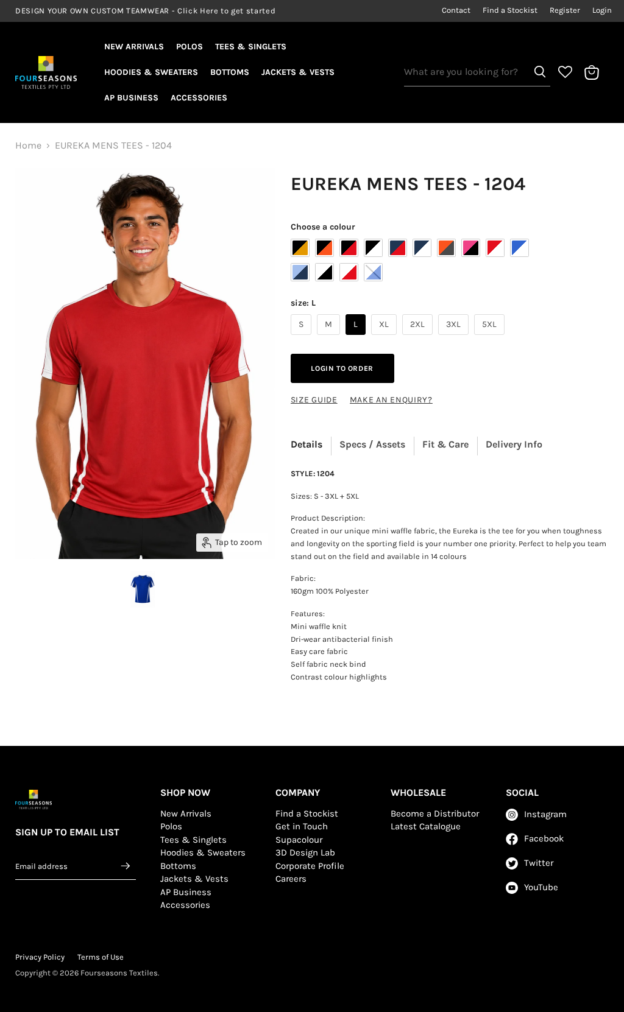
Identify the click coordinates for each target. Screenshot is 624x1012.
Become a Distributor (435, 813)
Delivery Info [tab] (514, 444)
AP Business (131, 98)
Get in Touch (301, 826)
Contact (456, 10)
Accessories (199, 98)
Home (28, 145)
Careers (291, 878)
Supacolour (298, 839)
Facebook (544, 838)
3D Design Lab (305, 852)
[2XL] (419, 337)
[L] (357, 337)
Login (602, 10)
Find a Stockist (510, 10)
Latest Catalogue (426, 826)
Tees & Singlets (250, 46)
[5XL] (491, 337)
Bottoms (229, 72)
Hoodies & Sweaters (151, 72)
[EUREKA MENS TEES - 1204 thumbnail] (142, 589)
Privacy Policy (40, 956)
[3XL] (455, 337)
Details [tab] (306, 444)
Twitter (538, 862)
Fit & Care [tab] (445, 444)
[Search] (540, 72)
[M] (330, 337)
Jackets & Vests (298, 72)
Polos (189, 46)
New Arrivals (134, 46)
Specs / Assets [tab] (372, 444)
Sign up (126, 866)
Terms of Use (100, 956)
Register (565, 10)
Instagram (545, 814)
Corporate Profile (309, 865)
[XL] (385, 337)
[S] (302, 337)
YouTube (541, 887)
